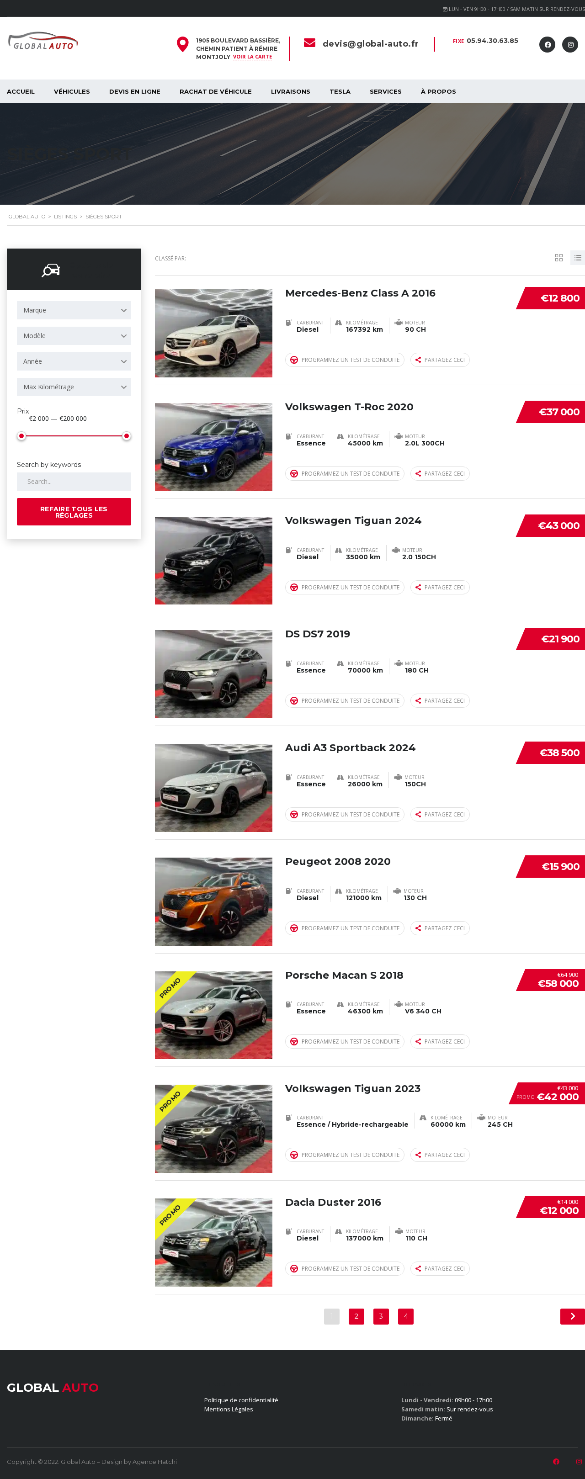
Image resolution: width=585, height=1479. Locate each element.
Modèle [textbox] (34, 335)
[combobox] (74, 310)
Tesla (340, 91)
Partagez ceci (445, 360)
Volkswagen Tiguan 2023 (352, 1088)
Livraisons (290, 91)
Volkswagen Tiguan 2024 (353, 520)
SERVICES (386, 91)
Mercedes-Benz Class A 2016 (360, 293)
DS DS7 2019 (317, 634)
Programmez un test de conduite (350, 360)
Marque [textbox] (34, 310)
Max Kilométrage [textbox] (48, 386)
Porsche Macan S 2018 (344, 975)
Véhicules (72, 91)
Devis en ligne (134, 91)
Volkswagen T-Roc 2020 (349, 407)
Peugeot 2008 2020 (338, 861)
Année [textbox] (32, 361)
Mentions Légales (228, 1409)
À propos (438, 91)
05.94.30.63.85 (492, 41)
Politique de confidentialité (241, 1400)
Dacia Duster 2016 (333, 1202)
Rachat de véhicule (216, 91)
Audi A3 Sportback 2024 (350, 748)
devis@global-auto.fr (371, 44)
